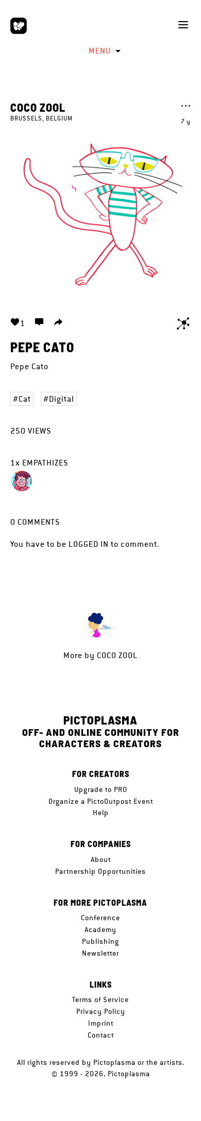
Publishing (100, 941)
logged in (89, 544)
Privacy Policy (100, 1011)
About (101, 859)
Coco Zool (37, 107)
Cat (25, 398)
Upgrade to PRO (100, 789)
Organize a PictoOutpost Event (100, 801)
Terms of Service (100, 999)
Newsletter (100, 953)
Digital (61, 398)
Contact (101, 1035)
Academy (100, 929)
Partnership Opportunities (100, 871)
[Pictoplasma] (18, 26)
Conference (100, 917)
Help (101, 812)
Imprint (100, 1023)
